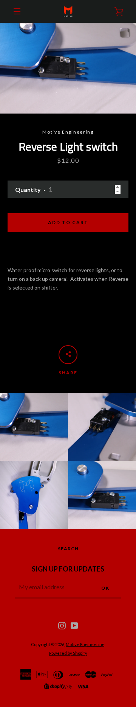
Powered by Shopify (68, 653)
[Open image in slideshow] (68, 68)
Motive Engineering (85, 644)
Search (68, 548)
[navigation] (17, 11)
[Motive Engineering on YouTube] (74, 625)
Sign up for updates (68, 569)
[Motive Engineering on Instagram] (62, 625)
